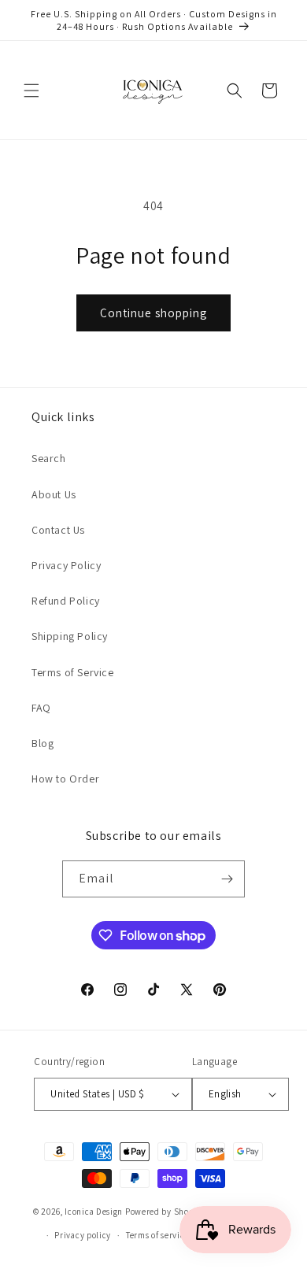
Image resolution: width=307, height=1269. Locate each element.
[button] (31, 90)
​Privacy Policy (66, 565)
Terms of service (157, 1235)
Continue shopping (153, 312)
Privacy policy (82, 1235)
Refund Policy (65, 601)
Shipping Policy (69, 636)
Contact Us (58, 530)
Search (48, 458)
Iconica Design (94, 1210)
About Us (53, 494)
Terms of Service (72, 672)
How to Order (65, 778)
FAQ (41, 708)
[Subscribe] (226, 878)
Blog (42, 743)
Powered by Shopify (165, 1210)
